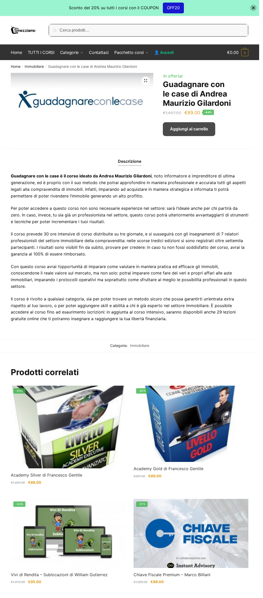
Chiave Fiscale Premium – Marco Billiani (172, 574)
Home (16, 66)
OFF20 (173, 7)
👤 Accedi (164, 52)
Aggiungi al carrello (189, 129)
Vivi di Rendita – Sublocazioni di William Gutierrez (59, 574)
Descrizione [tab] (129, 161)
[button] (146, 81)
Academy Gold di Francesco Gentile (168, 468)
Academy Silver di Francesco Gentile (46, 475)
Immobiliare (34, 66)
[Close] (253, 8)
